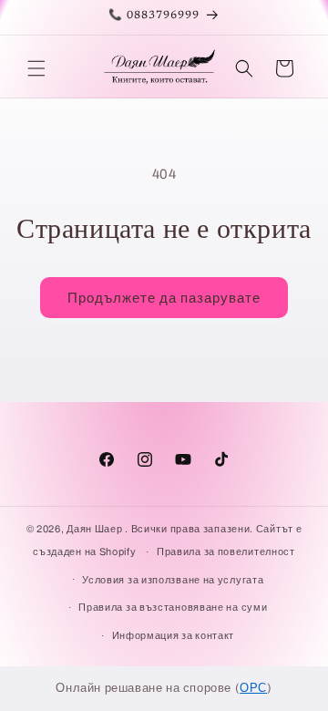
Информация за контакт (173, 635)
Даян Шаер (94, 528)
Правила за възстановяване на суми (172, 607)
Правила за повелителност (226, 551)
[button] (36, 68)
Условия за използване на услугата (172, 579)
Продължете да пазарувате (164, 298)
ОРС (253, 688)
